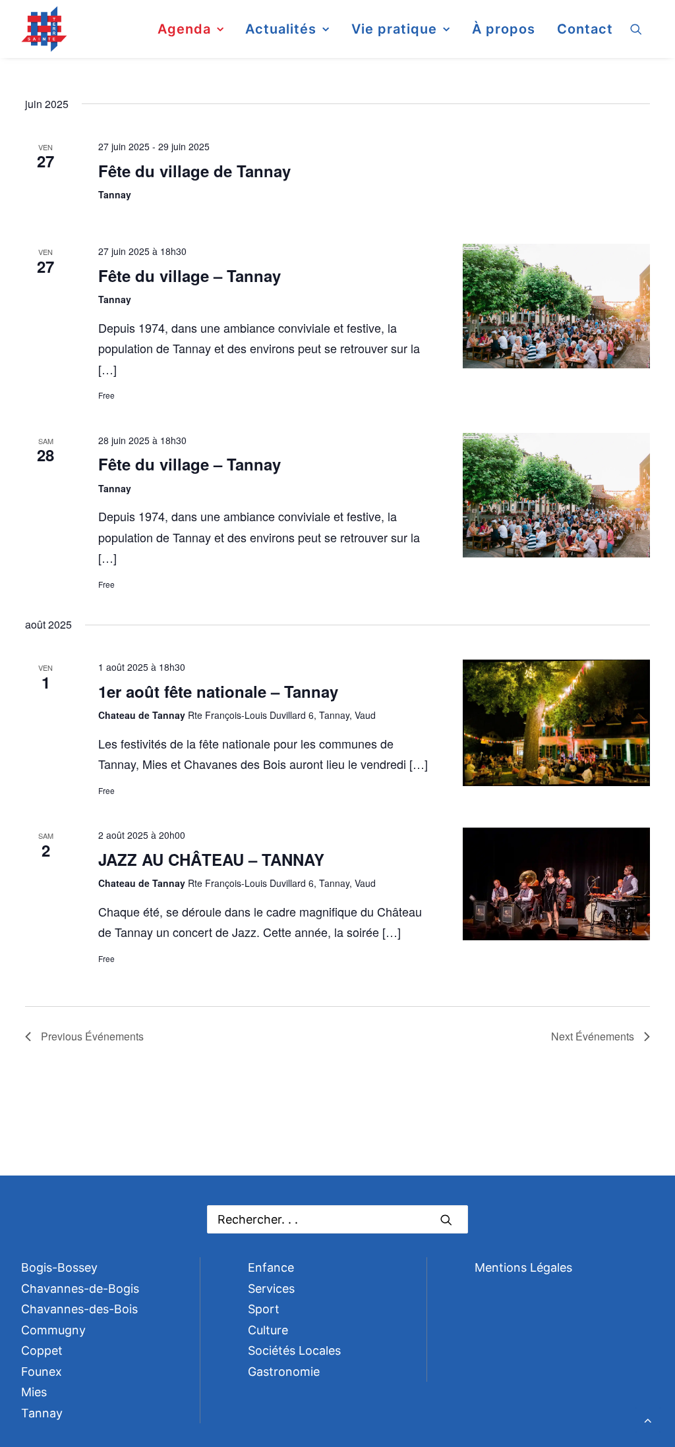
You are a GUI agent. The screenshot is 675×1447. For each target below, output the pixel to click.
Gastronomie (284, 1371)
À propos (503, 29)
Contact (585, 29)
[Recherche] (337, 1219)
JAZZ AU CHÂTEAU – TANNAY (211, 859)
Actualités (280, 29)
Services (271, 1288)
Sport (263, 1309)
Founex (41, 1371)
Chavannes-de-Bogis (80, 1288)
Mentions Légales (523, 1267)
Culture (268, 1330)
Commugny (53, 1330)
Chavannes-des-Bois (79, 1309)
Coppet (42, 1350)
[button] (642, 29)
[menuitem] (190, 29)
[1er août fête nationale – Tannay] (556, 724)
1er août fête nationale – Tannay (218, 691)
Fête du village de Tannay (194, 170)
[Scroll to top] (647, 1419)
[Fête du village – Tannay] (556, 307)
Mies (34, 1392)
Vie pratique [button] (394, 29)
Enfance (271, 1267)
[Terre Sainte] (44, 29)
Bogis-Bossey (59, 1267)
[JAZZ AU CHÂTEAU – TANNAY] (556, 885)
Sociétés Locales (294, 1350)
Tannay (42, 1413)
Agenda (184, 29)
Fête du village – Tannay (189, 275)
